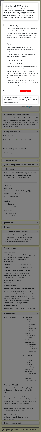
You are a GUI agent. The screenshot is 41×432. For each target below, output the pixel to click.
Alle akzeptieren (26, 91)
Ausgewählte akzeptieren (11, 91)
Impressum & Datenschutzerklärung (15, 101)
